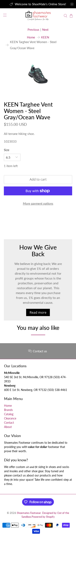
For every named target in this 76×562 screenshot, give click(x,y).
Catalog (8, 414)
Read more (38, 312)
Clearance (10, 418)
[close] (72, 4)
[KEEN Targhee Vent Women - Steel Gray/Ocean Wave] (38, 74)
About (8, 427)
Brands (8, 410)
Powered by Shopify (43, 516)
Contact (9, 422)
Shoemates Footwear (29, 512)
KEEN (45, 37)
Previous (33, 29)
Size (6, 150)
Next (45, 29)
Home (31, 37)
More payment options (38, 203)
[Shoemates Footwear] (38, 15)
